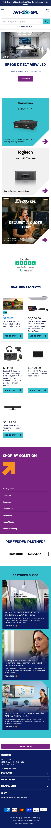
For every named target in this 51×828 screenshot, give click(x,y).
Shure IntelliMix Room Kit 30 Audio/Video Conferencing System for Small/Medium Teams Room (37, 326)
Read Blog (9, 626)
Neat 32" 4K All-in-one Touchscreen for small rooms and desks (37, 373)
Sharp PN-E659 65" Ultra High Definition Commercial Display (11, 323)
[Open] (25, 220)
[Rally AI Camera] (25, 171)
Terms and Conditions (30, 818)
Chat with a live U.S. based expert (14, 798)
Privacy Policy (15, 818)
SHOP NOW (26, 79)
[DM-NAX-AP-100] (25, 122)
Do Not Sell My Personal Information (26, 820)
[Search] (46, 21)
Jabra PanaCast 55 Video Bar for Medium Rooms (12, 427)
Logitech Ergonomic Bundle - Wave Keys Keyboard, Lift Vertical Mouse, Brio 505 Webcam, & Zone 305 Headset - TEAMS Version (12, 378)
